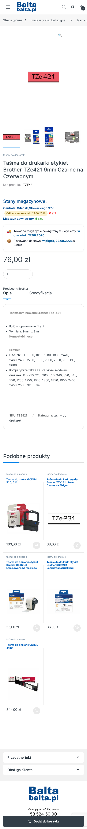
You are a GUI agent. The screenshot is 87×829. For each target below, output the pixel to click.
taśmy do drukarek (14, 155)
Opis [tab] (7, 293)
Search (63, 7)
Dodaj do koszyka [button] (75, 545)
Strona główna (13, 20)
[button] (60, 35)
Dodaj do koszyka (46, 821)
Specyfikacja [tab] (40, 293)
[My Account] (72, 6)
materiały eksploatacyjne (48, 20)
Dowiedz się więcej (34, 545)
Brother (23, 288)
